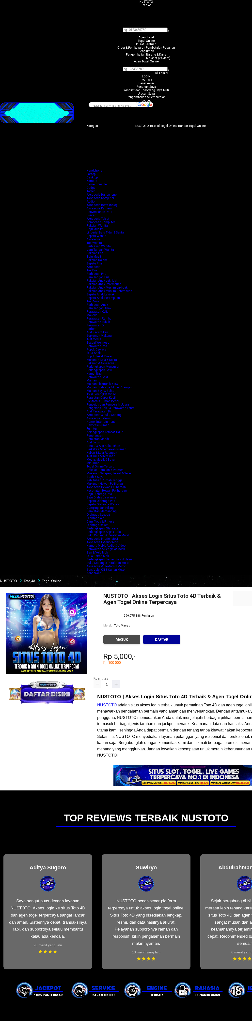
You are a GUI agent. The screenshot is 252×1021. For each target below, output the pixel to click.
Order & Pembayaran (131, 47)
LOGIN (146, 76)
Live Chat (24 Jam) (157, 58)
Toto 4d (146, 5)
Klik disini (161, 73)
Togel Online (146, 41)
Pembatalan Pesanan (160, 47)
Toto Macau (122, 625)
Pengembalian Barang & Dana (146, 54)
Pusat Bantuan (146, 44)
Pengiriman (146, 51)
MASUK (122, 640)
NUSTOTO (146, 1)
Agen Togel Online (146, 61)
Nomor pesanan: (146, 65)
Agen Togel (146, 37)
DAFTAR (146, 80)
